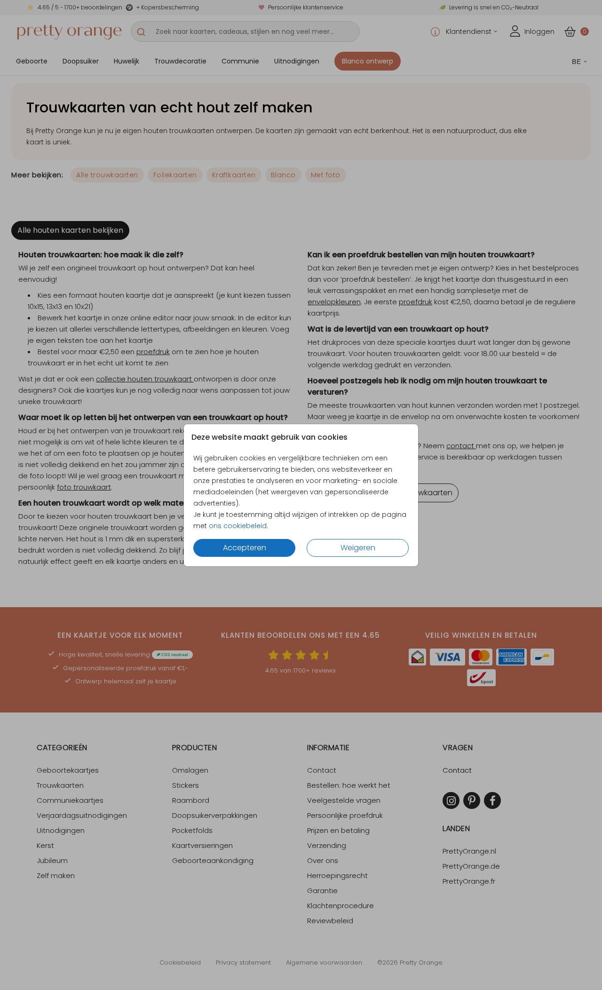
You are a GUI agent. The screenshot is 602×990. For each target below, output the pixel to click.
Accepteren (244, 547)
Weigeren (358, 547)
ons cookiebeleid (238, 526)
